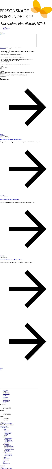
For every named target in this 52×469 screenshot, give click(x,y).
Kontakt (4, 452)
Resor (6, 434)
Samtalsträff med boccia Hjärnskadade (11, 139)
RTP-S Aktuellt (8, 432)
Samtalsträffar (8, 451)
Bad (6, 435)
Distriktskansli (8, 454)
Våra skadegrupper (9, 449)
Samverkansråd (8, 440)
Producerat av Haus (4, 427)
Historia (7, 443)
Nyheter (4, 391)
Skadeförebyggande (9, 446)
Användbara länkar (9, 447)
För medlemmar (6, 394)
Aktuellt (4, 429)
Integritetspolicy (3, 426)
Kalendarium (3, 48)
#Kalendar (2, 135)
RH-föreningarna (9, 441)
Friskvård (7, 450)
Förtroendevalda (8, 455)
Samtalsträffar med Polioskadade (9, 199)
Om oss (4, 395)
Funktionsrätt (8, 439)
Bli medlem (5, 390)
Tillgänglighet (8, 445)
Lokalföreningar (6, 392)
